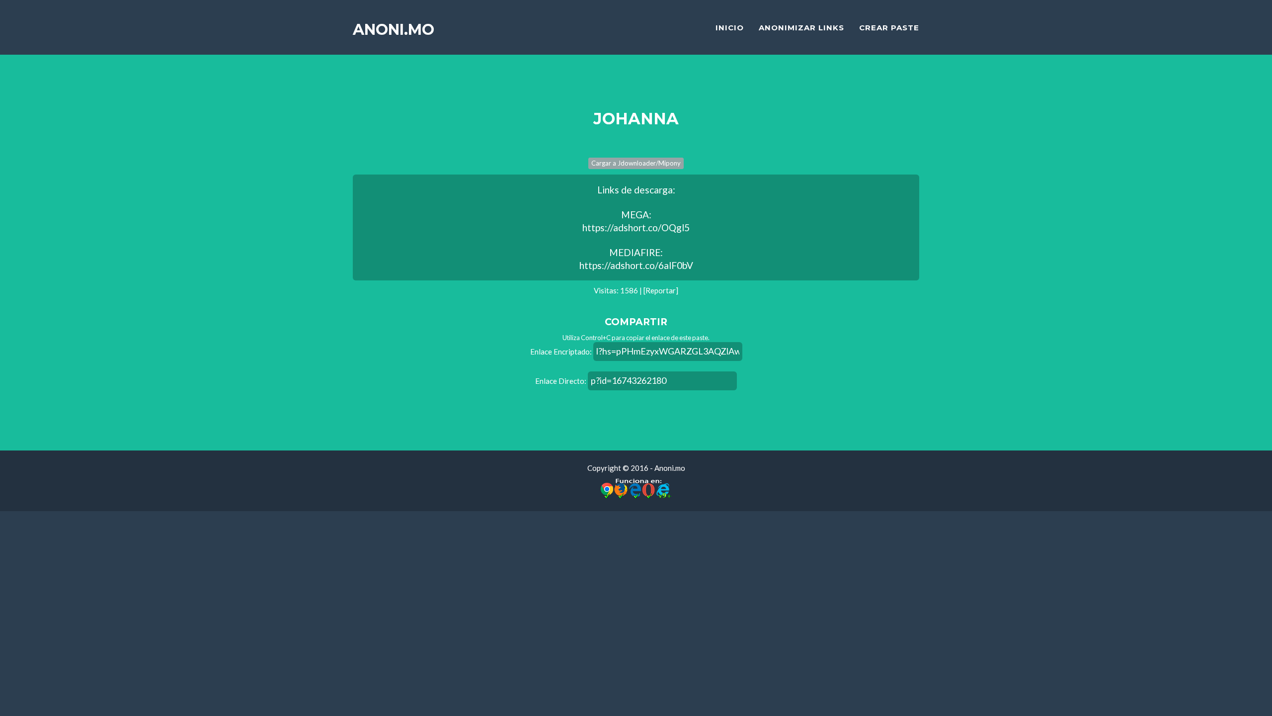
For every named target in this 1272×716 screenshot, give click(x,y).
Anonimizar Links (801, 27)
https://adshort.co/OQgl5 (636, 227)
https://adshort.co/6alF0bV (636, 265)
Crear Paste (889, 27)
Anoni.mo (393, 29)
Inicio (730, 27)
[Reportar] (660, 290)
